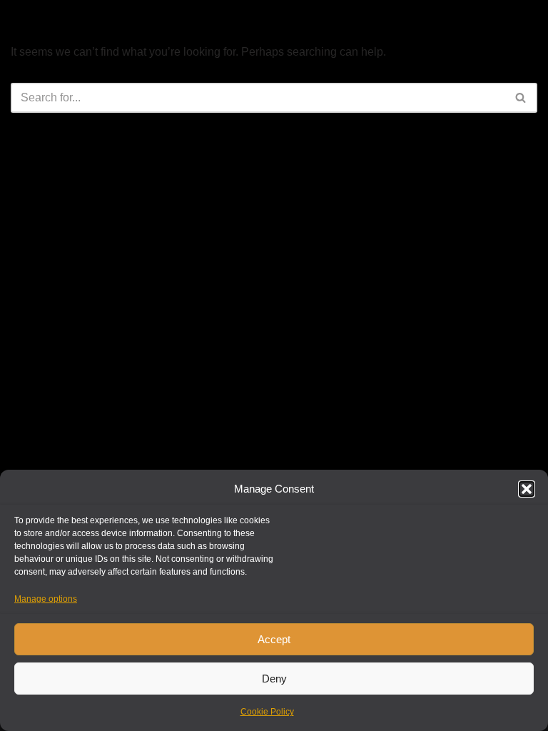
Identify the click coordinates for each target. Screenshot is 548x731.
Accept (274, 639)
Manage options (45, 599)
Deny (274, 678)
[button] (526, 489)
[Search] (521, 98)
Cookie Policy (267, 712)
